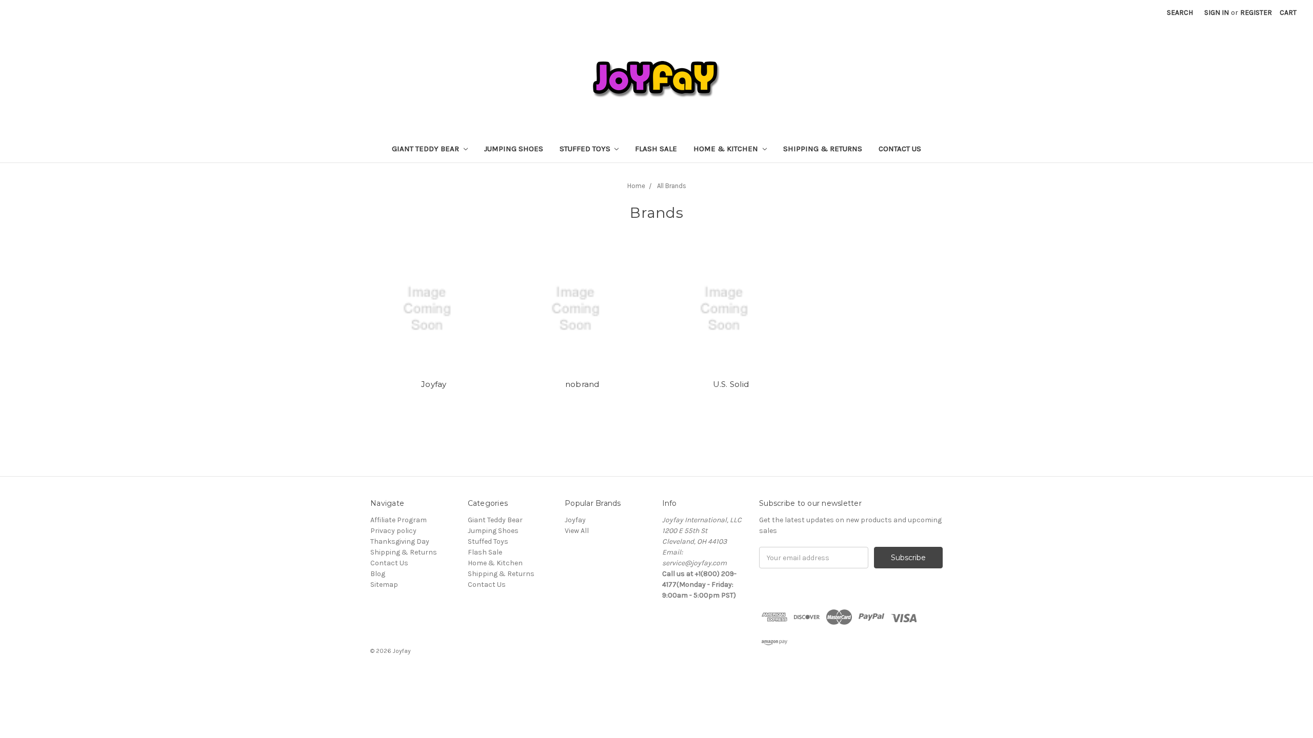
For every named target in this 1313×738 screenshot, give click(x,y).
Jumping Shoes (513, 148)
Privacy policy (393, 530)
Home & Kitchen (726, 148)
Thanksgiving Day (399, 541)
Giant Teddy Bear (426, 148)
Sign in (1216, 12)
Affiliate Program (398, 520)
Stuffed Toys (586, 148)
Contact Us (900, 148)
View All (577, 530)
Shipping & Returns (822, 148)
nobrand (582, 384)
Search (1180, 12)
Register (1256, 12)
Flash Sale (656, 148)
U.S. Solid (731, 384)
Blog (377, 573)
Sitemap (384, 584)
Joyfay (434, 384)
